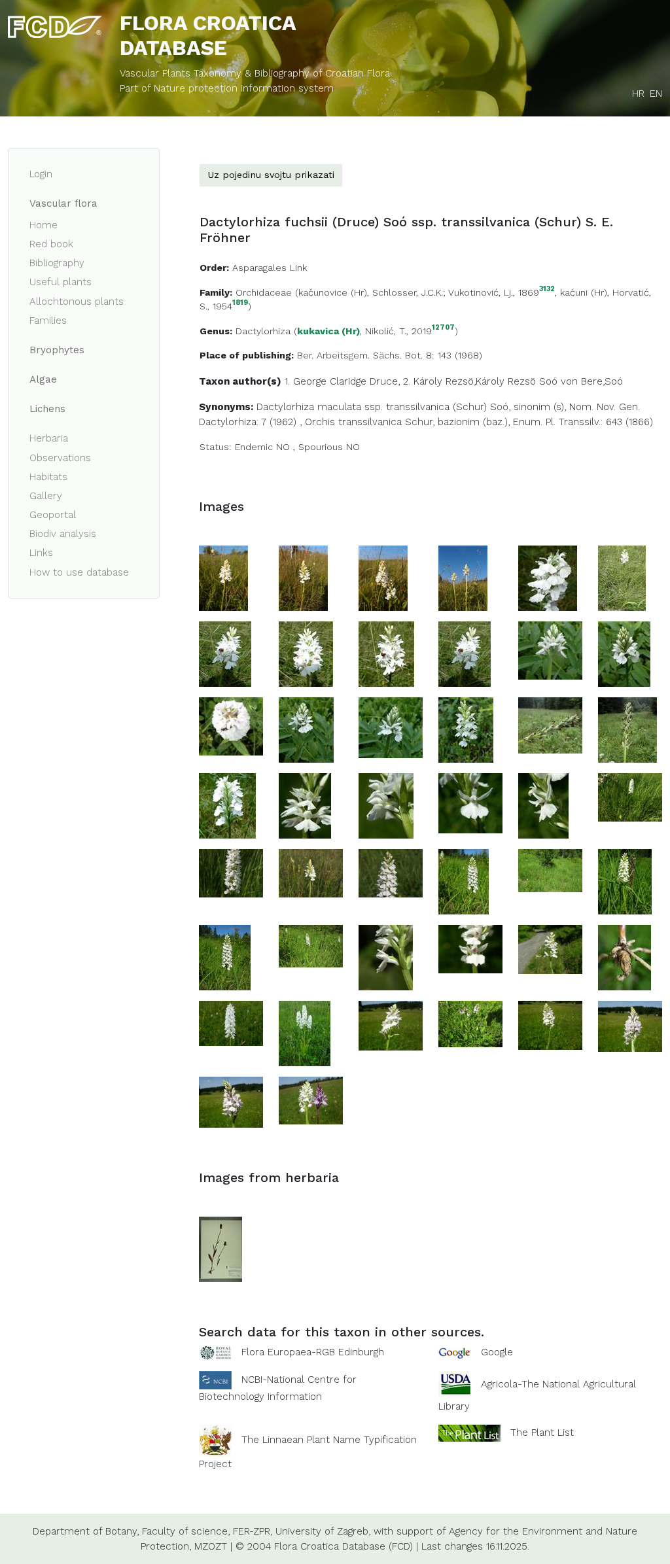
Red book (51, 244)
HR (638, 93)
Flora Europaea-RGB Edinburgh (312, 1352)
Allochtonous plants (76, 301)
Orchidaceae (264, 292)
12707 (443, 328)
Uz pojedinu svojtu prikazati (270, 174)
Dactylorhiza (263, 331)
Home (43, 225)
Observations (60, 458)
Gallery (45, 496)
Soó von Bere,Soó (581, 381)
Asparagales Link (269, 267)
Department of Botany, (86, 1531)
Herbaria (48, 438)
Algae (43, 379)
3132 (547, 289)
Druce (384, 381)
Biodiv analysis (62, 534)
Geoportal (52, 515)
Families (48, 320)
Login (40, 174)
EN (656, 93)
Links (41, 553)
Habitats (48, 477)
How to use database (79, 572)
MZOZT (210, 1546)
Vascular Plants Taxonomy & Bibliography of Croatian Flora (255, 73)
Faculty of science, (186, 1531)
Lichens (47, 409)
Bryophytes (56, 350)
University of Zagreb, (322, 1531)
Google (497, 1352)
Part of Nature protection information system (227, 88)
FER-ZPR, (252, 1531)
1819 (240, 303)
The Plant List (542, 1432)
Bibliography (56, 263)
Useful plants (60, 282)
